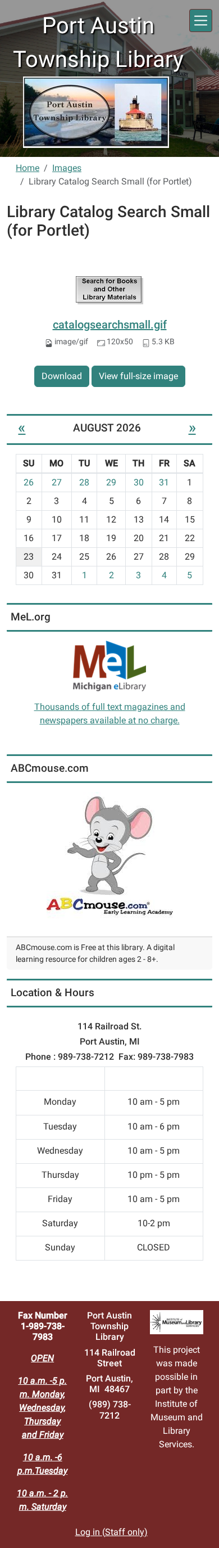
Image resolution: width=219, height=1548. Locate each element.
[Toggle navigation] (200, 20)
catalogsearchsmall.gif (110, 324)
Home (27, 168)
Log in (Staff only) (111, 1532)
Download (62, 376)
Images (66, 168)
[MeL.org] (109, 665)
